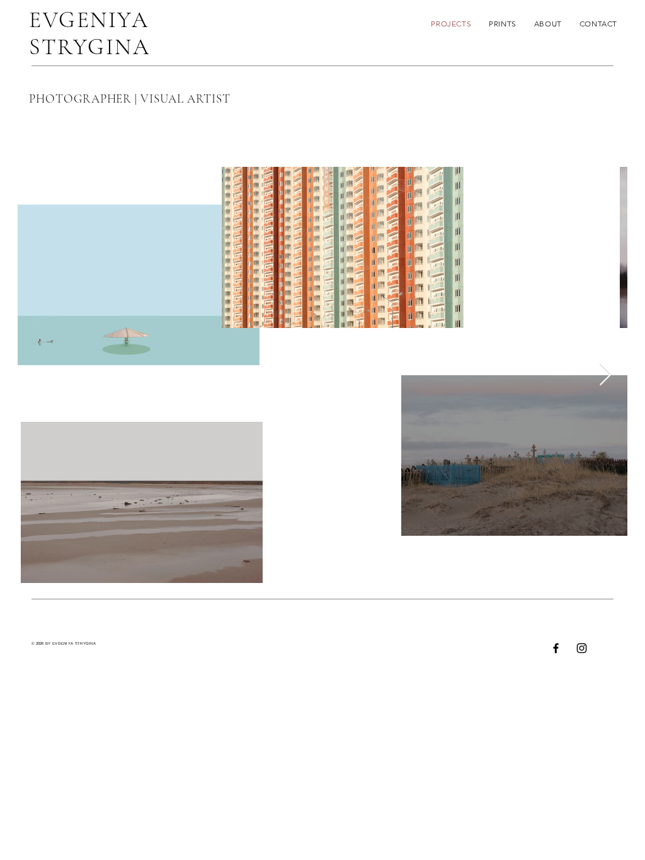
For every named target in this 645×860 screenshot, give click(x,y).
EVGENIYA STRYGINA (89, 33)
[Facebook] (555, 648)
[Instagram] (581, 648)
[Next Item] (605, 375)
